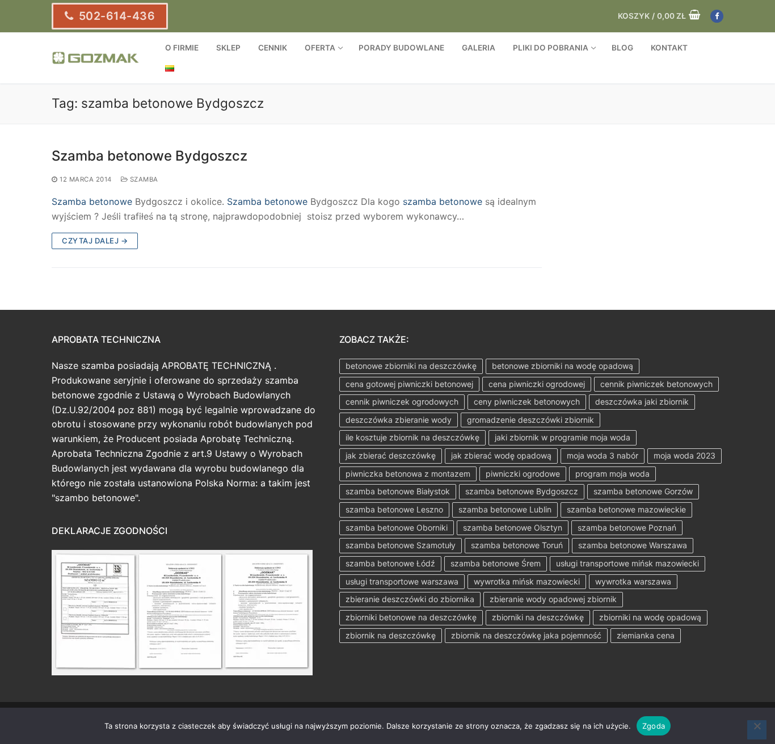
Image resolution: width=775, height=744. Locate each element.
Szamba (143, 179)
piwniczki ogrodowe (523, 473)
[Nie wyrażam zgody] (756, 729)
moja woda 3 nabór (602, 455)
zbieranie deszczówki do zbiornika (410, 599)
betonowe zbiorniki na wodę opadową (562, 366)
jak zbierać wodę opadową (501, 455)
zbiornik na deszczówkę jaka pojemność (526, 635)
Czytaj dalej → (95, 240)
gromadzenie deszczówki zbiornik (530, 419)
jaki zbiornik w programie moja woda (562, 437)
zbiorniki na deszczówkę (538, 617)
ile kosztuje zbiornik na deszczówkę (412, 437)
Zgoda (653, 725)
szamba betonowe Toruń (517, 545)
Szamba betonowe (92, 201)
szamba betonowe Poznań (627, 527)
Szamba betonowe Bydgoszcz (149, 156)
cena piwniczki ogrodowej (536, 384)
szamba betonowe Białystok (398, 491)
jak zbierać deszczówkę (391, 455)
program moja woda (612, 473)
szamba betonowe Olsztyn (512, 527)
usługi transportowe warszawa (402, 581)
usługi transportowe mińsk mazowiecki (627, 563)
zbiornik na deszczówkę (391, 635)
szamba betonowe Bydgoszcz (521, 491)
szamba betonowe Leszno (394, 509)
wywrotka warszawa (633, 581)
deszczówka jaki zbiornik (642, 401)
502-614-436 (115, 16)
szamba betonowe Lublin (504, 509)
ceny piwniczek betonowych (527, 401)
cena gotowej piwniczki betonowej (409, 384)
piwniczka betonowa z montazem (408, 473)
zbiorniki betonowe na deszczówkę (411, 617)
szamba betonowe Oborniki (397, 527)
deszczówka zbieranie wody (399, 419)
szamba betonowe (442, 201)
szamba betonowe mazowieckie (626, 509)
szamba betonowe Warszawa (632, 545)
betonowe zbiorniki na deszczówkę (411, 366)
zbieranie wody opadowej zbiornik (553, 599)
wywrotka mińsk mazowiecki (527, 581)
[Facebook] (716, 16)
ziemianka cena (646, 635)
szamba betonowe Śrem (495, 563)
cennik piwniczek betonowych (656, 384)
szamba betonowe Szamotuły (401, 545)
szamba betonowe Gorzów (643, 491)
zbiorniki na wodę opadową (650, 617)
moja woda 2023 (684, 455)
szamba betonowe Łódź (390, 563)
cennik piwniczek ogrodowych (402, 401)
